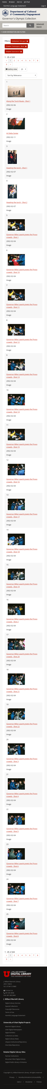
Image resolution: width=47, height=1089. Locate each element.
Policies (39, 1082)
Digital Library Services (12, 1003)
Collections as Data (11, 1036)
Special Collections (11, 1006)
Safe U (19, 1082)
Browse (12, 2)
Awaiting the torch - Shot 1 (16, 168)
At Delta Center (12, 133)
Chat (28, 2)
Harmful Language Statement (14, 6)
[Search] (30, 25)
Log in (43, 6)
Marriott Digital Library (13, 1026)
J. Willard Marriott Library (12, 982)
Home (4, 2)
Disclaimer (28, 1082)
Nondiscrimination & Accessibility (30, 1077)
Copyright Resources (12, 1009)
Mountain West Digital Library (15, 1059)
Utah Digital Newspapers (13, 1030)
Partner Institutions (12, 1056)
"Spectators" (13, 51)
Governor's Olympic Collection (19, 18)
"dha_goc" (19, 41)
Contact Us (9, 990)
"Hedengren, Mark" (15, 46)
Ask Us (19, 2)
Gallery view (12, 69)
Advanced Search (40, 25)
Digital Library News (12, 1039)
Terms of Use (9, 1012)
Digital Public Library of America (16, 1062)
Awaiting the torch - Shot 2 (16, 202)
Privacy (11, 1077)
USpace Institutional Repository (16, 1042)
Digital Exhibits (10, 1033)
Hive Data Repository (12, 1045)
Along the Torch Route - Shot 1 (18, 101)
